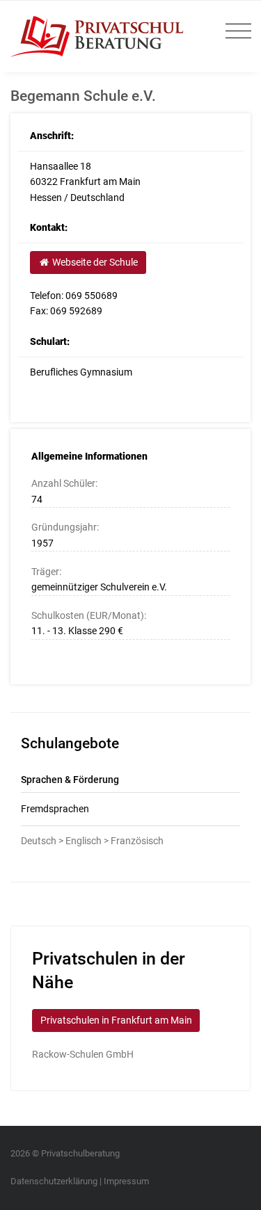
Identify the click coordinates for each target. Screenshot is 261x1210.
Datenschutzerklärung (53, 1181)
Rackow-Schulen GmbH (83, 1054)
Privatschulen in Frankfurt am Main (116, 1020)
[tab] (130, 809)
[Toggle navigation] (235, 32)
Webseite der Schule (94, 262)
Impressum (126, 1181)
